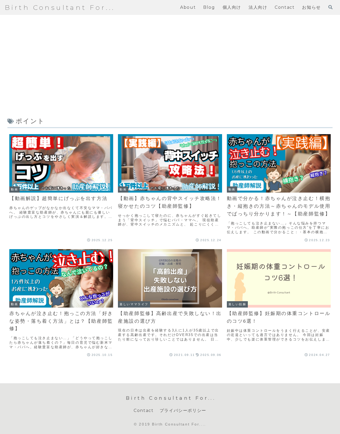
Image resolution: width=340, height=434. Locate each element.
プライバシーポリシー (183, 410)
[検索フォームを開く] (330, 7)
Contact (144, 410)
